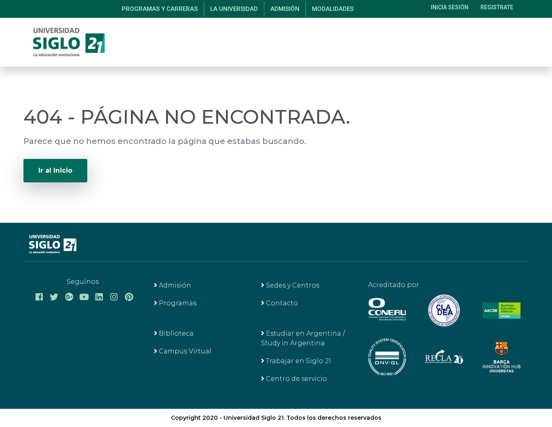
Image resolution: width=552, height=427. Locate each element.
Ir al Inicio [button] (55, 170)
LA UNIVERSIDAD (234, 9)
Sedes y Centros (291, 285)
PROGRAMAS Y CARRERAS (160, 9)
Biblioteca (175, 333)
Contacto (281, 303)
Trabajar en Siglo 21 (297, 361)
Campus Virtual (184, 351)
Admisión (174, 285)
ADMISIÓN (284, 9)
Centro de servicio (295, 379)
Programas (176, 303)
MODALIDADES (333, 9)
